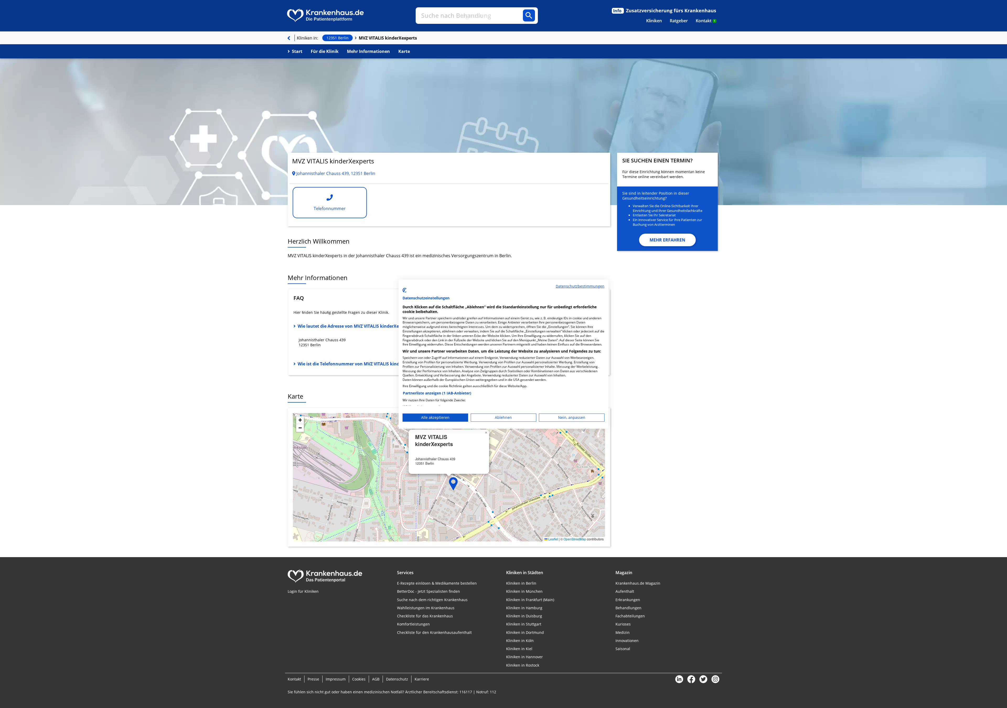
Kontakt (705, 21)
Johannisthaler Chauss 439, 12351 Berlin (335, 173)
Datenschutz (397, 679)
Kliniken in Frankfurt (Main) (530, 599)
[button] (453, 483)
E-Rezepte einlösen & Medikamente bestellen (437, 583)
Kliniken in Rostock (522, 665)
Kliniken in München (524, 591)
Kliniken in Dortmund (525, 632)
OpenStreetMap (575, 539)
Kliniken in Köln (520, 640)
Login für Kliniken (303, 591)
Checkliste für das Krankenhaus (425, 615)
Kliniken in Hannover (524, 656)
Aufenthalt (624, 591)
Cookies (359, 679)
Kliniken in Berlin (521, 583)
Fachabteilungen (630, 615)
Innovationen (627, 640)
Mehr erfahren (667, 240)
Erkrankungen (627, 599)
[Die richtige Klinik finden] (288, 38)
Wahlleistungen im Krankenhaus (425, 607)
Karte (404, 51)
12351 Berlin (337, 37)
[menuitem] (654, 21)
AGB (375, 679)
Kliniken (654, 21)
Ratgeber (679, 21)
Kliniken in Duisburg (524, 615)
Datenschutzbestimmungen (580, 285)
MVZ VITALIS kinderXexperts (388, 38)
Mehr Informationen (368, 51)
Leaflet (553, 539)
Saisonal (622, 648)
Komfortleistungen (413, 624)
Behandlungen (628, 607)
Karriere (422, 679)
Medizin (622, 632)
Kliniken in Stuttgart (523, 624)
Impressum (336, 679)
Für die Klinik (325, 51)
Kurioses (623, 624)
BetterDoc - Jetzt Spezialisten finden (428, 591)
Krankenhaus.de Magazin (637, 583)
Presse (313, 679)
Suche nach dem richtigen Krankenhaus (432, 599)
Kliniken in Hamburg (524, 607)
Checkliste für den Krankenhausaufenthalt (434, 632)
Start (297, 51)
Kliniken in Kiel (519, 648)
